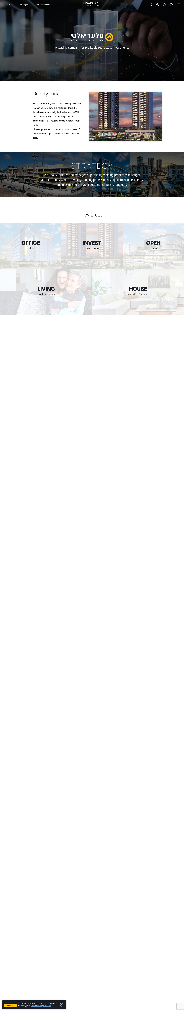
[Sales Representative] (164, 4)
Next (159, 116)
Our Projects (24, 5)
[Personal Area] (157, 4)
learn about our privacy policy (41, 1006)
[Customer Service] (171, 4)
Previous (91, 116)
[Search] (151, 4)
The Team (9, 5)
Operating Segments (43, 5)
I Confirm (10, 1005)
